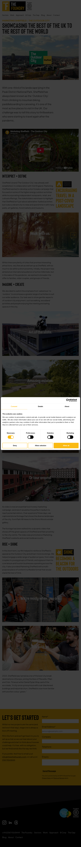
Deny (15, 445)
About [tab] (67, 406)
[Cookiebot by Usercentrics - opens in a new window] (69, 400)
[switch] (31, 437)
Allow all (66, 445)
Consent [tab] (14, 406)
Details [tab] (40, 406)
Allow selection (40, 445)
